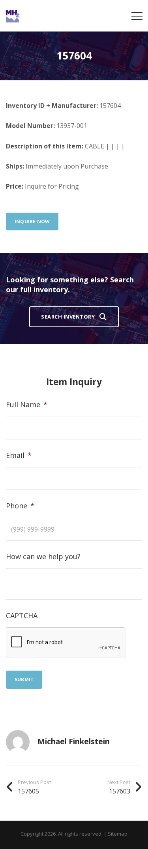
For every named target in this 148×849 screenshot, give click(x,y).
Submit (24, 679)
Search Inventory (68, 316)
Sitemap (117, 833)
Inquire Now (32, 221)
